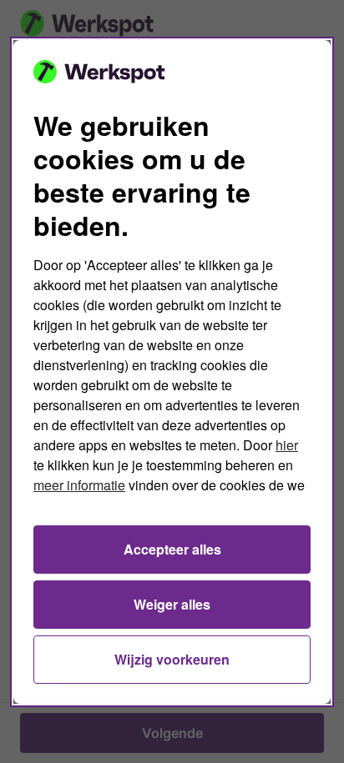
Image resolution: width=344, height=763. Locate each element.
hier (287, 444)
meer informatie (79, 484)
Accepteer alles (172, 549)
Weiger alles (172, 604)
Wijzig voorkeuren (172, 659)
